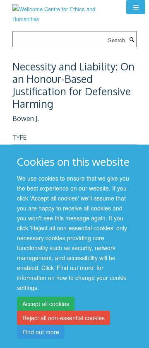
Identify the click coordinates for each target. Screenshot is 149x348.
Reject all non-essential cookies (63, 318)
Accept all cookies (45, 304)
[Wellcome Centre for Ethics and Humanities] (63, 11)
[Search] (131, 39)
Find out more (40, 332)
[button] (135, 7)
